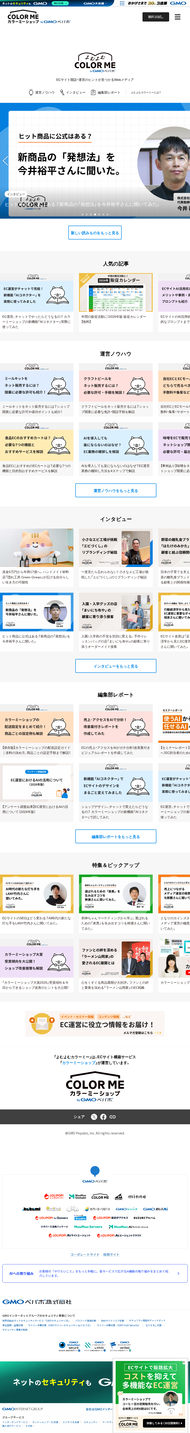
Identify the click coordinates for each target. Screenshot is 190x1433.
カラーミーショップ (78, 1063)
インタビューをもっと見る (116, 666)
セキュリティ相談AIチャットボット (147, 1320)
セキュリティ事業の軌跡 (15, 1329)
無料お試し (156, 17)
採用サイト (111, 1254)
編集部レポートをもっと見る (116, 837)
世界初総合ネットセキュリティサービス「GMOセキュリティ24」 (36, 1320)
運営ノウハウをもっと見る (116, 491)
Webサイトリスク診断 (112, 1320)
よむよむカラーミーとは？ (146, 92)
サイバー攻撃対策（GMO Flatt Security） (119, 1325)
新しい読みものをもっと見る (95, 233)
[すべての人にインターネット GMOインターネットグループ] (157, 3)
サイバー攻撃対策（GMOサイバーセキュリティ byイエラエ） (60, 1325)
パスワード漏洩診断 (85, 1320)
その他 (28, 1425)
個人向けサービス (11, 1425)
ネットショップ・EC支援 (45, 1422)
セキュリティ (91, 1422)
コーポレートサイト (85, 1254)
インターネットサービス (15, 1422)
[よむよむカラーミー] (95, 62)
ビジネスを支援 (71, 1422)
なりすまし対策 (154, 1325)
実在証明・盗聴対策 (12, 1325)
